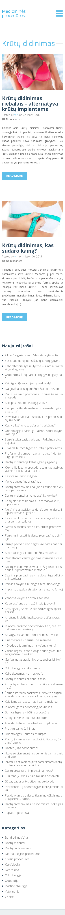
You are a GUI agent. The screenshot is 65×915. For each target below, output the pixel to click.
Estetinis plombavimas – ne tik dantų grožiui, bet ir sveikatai (34, 577)
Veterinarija (12, 891)
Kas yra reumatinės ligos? (21, 476)
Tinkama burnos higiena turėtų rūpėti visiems (33, 448)
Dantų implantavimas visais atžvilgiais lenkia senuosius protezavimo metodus (33, 568)
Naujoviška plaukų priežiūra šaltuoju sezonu (32, 389)
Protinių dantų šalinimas (20, 729)
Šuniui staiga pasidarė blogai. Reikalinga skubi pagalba (33, 441)
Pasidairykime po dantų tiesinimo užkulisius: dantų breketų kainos (33, 797)
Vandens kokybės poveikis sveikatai (27, 598)
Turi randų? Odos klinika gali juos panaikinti (32, 776)
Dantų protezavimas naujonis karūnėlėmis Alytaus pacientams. (34, 488)
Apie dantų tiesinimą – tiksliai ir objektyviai (31, 723)
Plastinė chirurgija (16, 886)
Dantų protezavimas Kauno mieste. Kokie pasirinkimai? (34, 805)
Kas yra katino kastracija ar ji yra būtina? (30, 425)
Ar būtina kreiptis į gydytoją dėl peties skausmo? (33, 619)
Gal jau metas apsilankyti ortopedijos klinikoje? (32, 661)
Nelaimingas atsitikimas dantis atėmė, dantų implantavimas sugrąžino (33, 511)
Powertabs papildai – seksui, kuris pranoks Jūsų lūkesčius (33, 418)
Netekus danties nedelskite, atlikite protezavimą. (33, 528)
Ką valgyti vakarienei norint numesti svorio (31, 635)
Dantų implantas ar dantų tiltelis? (25, 679)
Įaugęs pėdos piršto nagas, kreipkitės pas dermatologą (33, 545)
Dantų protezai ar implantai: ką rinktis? (29, 771)
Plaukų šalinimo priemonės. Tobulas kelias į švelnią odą (34, 395)
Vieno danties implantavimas (23, 481)
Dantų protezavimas (18, 848)
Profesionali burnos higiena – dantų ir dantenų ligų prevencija (33, 455)
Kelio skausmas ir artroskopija (24, 674)
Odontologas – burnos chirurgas (25, 734)
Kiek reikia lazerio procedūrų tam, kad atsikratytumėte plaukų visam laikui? (34, 469)
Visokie (9, 897)
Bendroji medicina (16, 837)
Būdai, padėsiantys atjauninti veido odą (29, 781)
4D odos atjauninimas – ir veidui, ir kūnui (30, 645)
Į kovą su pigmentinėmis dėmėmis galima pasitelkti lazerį (34, 755)
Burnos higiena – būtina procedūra (27, 712)
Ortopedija (11, 881)
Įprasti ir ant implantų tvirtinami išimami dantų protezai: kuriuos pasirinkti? (33, 763)
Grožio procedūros (17, 859)
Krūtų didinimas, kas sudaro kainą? (28, 248)
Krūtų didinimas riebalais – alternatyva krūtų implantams (30, 103)
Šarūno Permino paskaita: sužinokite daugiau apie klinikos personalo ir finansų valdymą (33, 694)
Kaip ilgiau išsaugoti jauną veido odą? (28, 383)
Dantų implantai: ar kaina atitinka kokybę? (31, 496)
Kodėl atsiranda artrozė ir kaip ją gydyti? (30, 603)
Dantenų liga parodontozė (22, 748)
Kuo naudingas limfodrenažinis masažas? (31, 553)
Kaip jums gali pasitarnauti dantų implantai (31, 702)
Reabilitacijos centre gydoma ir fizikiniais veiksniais (33, 559)
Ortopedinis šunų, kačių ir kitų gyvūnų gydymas (33, 376)
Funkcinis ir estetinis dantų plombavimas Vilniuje (33, 537)
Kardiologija (12, 864)
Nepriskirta (12, 870)
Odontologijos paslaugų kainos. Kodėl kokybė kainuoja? (33, 432)
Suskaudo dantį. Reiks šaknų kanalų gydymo (32, 361)
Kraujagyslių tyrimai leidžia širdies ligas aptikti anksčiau (33, 610)
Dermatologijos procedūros (22, 854)
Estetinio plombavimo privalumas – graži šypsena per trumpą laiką (33, 519)
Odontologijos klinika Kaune (22, 668)
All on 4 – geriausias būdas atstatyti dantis (31, 355)
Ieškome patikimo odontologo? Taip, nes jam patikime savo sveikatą (33, 627)
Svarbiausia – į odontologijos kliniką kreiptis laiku (34, 788)
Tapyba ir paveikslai (17, 813)
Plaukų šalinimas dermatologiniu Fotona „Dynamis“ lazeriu (33, 741)
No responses (14, 119)
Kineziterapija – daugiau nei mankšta (28, 640)
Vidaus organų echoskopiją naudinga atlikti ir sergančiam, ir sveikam (33, 652)
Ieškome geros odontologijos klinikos (28, 707)
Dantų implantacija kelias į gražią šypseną (31, 462)
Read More (14, 176)
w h (16, 115)
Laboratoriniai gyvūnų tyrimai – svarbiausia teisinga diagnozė (34, 367)
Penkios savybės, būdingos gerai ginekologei (33, 584)
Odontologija (13, 875)
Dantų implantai (15, 843)
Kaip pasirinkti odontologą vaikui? (26, 403)
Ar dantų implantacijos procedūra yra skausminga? (34, 686)
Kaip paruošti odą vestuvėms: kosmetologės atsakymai (33, 409)
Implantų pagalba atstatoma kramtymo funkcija (34, 591)
